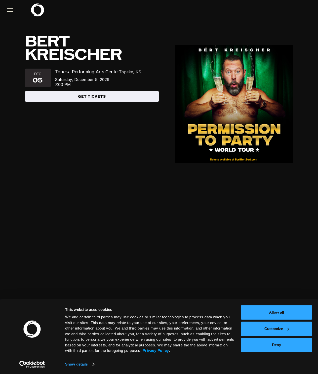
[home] (40, 10)
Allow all (276, 312)
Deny (276, 345)
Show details (76, 364)
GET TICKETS (92, 96)
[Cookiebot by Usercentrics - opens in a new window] (32, 364)
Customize (273, 329)
